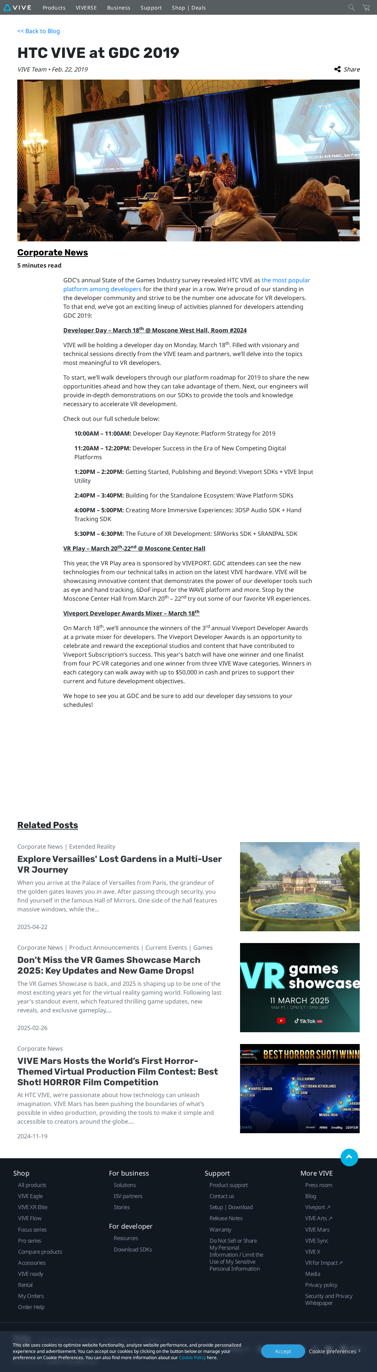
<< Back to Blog (38, 31)
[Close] (351, 7)
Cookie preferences (332, 1351)
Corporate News (52, 252)
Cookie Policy (192, 1357)
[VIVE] (17, 7)
